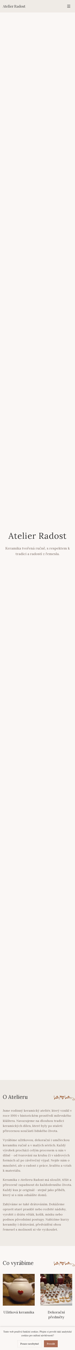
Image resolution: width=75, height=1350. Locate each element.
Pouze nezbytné (29, 1343)
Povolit (51, 1343)
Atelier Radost (14, 6)
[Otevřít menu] (68, 6)
